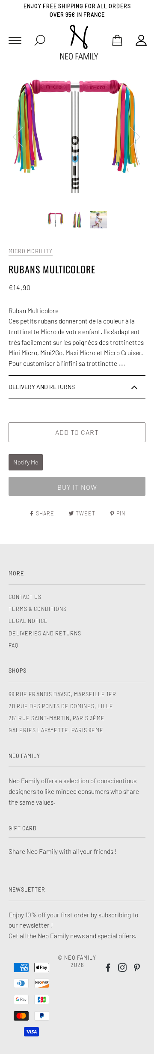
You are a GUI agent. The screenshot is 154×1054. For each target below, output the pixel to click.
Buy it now (77, 487)
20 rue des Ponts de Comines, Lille (61, 706)
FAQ (13, 645)
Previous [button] (23, 136)
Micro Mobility (31, 251)
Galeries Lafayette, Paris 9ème (56, 730)
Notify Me (25, 462)
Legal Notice (28, 621)
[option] (77, 136)
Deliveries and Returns (45, 633)
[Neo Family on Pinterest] (137, 969)
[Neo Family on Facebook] (108, 969)
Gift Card (23, 828)
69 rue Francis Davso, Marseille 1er (62, 694)
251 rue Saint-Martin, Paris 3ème (57, 718)
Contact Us (25, 597)
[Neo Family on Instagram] (122, 969)
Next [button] (129, 136)
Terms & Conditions (38, 609)
